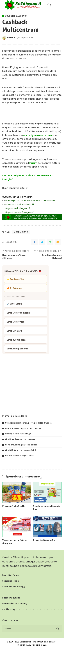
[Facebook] (34, 242)
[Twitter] (42, 242)
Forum (33, 163)
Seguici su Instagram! (17, 208)
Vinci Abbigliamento (17, 348)
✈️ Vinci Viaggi (14, 303)
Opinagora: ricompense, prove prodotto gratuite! (28, 423)
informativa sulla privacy (40, 405)
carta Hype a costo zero (37, 135)
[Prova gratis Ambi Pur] (47, 526)
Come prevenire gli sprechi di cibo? (21, 445)
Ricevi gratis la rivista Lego (18, 434)
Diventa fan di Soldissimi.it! (20, 204)
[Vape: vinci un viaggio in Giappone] (16, 526)
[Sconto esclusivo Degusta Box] (47, 492)
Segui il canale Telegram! (19, 212)
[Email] (58, 242)
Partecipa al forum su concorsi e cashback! (30, 200)
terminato (22, 232)
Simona (11, 38)
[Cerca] (49, 5)
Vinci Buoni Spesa (16, 339)
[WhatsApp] (50, 242)
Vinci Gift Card (14, 330)
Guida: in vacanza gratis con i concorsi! (23, 428)
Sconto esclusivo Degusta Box (19, 455)
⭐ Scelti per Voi (15, 278)
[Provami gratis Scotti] (16, 492)
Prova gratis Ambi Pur (44, 540)
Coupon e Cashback (16, 16)
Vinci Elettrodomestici (18, 312)
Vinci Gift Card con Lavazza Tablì (20, 450)
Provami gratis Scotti (13, 506)
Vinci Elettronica (15, 321)
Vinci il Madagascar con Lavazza (20, 439)
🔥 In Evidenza (14, 288)
